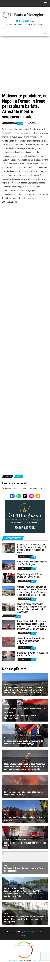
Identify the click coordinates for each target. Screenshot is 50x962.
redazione (31, 123)
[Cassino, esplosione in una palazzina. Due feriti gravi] (8, 565)
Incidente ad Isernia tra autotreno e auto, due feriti (32, 654)
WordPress (28, 931)
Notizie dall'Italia (25, 21)
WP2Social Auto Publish (16, 960)
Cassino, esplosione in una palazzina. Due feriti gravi (32, 563)
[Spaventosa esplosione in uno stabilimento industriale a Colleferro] (8, 642)
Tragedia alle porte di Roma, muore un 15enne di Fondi (29, 575)
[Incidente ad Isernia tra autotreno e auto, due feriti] (8, 656)
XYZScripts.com (36, 960)
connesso (17, 488)
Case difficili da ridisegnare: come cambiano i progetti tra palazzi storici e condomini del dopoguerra (32, 608)
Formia (19, 476)
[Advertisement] (25, 62)
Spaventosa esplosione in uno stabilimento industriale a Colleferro (31, 641)
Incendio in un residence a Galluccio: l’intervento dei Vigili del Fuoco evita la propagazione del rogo (31, 548)
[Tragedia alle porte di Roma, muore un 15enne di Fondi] (8, 578)
